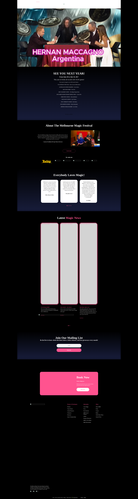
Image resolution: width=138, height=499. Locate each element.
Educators (69, 414)
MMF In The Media (87, 420)
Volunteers (69, 412)
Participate (111, 1)
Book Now (83, 389)
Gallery (84, 416)
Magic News (73, 217)
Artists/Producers (70, 410)
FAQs (97, 408)
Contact (97, 410)
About (19, 5)
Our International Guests (103, 1)
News (84, 408)
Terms (85, 497)
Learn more (69, 150)
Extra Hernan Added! (45, 307)
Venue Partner (70, 408)
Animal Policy (98, 416)
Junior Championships (71, 416)
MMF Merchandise (87, 422)
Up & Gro (75, 497)
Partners (68, 406)
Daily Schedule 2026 (34, 5)
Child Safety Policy (99, 414)
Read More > (82, 318)
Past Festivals (117, 1)
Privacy (82, 497)
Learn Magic (85, 406)
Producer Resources (87, 418)
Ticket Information (25, 5)
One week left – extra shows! (66, 307)
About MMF (98, 406)
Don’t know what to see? (84, 307)
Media (97, 412)
